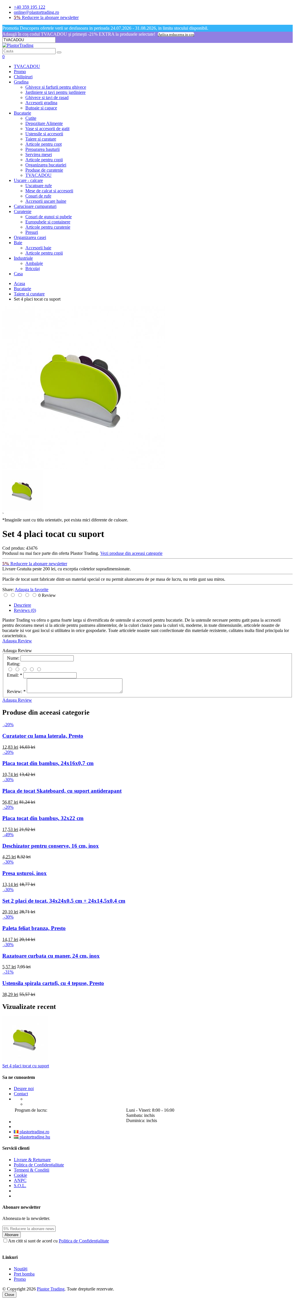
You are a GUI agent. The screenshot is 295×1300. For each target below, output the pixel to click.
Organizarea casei (30, 237)
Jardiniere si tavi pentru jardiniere (55, 92)
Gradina (21, 81)
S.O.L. (20, 1185)
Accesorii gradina (41, 102)
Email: (14, 675)
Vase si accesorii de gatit (47, 128)
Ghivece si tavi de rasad (47, 97)
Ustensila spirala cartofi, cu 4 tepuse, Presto (53, 983)
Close (9, 1295)
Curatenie (22, 211)
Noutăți (20, 1268)
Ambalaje (34, 263)
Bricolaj (32, 268)
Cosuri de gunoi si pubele (48, 216)
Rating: (13, 663)
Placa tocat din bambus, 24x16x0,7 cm (48, 763)
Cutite (30, 118)
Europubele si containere (47, 221)
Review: (16, 691)
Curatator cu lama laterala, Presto (42, 736)
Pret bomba (24, 1273)
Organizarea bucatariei (45, 164)
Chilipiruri (23, 76)
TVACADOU (27, 66)
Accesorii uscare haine (45, 201)
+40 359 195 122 (29, 7)
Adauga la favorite (31, 589)
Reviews (25, 610)
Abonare (11, 1235)
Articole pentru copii (44, 159)
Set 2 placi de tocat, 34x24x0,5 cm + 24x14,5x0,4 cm (63, 901)
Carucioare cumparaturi (35, 206)
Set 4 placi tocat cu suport (25, 1065)
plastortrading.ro (33, 1131)
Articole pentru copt (43, 144)
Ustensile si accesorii (44, 133)
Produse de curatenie (44, 170)
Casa (18, 273)
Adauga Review (17, 640)
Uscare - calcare (28, 180)
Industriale (23, 258)
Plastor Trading (51, 1288)
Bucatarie (22, 113)
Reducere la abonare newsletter (46, 17)
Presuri (31, 232)
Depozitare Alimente (44, 123)
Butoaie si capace (41, 107)
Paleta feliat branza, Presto (34, 928)
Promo (20, 71)
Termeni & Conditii (31, 1170)
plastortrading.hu (34, 1136)
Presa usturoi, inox (24, 873)
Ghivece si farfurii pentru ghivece (55, 87)
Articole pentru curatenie (47, 227)
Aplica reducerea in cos (176, 34)
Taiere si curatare (40, 138)
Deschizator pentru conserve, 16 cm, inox (50, 846)
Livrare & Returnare (32, 1159)
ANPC (20, 1180)
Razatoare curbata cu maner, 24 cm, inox (51, 956)
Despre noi (24, 1088)
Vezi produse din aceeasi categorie (131, 553)
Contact (21, 1093)
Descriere (22, 605)
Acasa (19, 283)
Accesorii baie (38, 247)
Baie (18, 242)
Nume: (13, 658)
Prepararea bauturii (42, 149)
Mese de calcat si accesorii (49, 190)
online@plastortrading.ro (36, 12)
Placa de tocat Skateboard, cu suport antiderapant (62, 791)
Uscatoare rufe (38, 185)
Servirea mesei (38, 154)
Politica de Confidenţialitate (39, 1164)
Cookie (20, 1175)
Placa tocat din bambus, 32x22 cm (43, 818)
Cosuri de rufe (38, 195)
